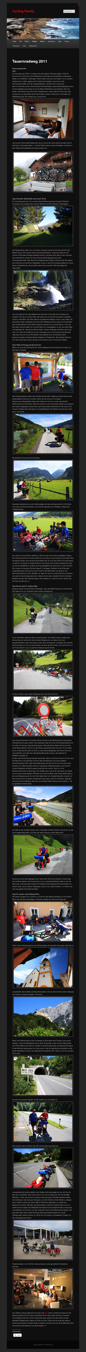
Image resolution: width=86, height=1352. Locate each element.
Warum (27, 41)
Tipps (59, 41)
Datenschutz (33, 46)
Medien (42, 41)
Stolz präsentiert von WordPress (43, 1345)
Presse (67, 41)
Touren (34, 41)
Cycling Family (23, 11)
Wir (21, 41)
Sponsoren (16, 46)
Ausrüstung (51, 41)
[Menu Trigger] (79, 4)
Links (24, 46)
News (14, 41)
